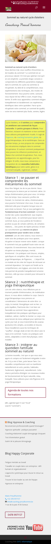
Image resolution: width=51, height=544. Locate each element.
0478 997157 (15, 514)
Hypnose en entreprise (14, 483)
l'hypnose (9, 137)
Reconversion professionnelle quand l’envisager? (24, 426)
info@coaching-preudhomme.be (20, 501)
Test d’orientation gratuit (15, 437)
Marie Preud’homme (13, 496)
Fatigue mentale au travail (15, 462)
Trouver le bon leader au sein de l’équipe (21, 479)
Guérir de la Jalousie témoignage (18, 441)
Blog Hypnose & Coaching (21, 422)
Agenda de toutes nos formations (20, 392)
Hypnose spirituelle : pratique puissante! (21, 430)
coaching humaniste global (27, 137)
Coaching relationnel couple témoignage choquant (25, 433)
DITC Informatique (24, 541)
